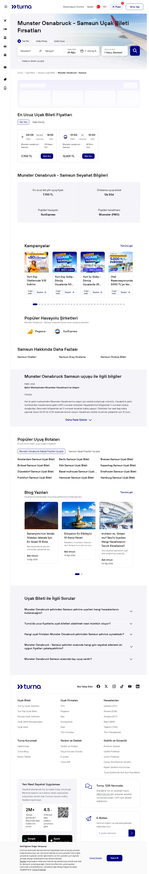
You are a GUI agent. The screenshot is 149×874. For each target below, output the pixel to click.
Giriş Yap (134, 6)
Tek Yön (23, 122)
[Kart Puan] (5, 67)
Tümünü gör (126, 245)
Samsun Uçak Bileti (46, 72)
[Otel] (5, 29)
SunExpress (48, 214)
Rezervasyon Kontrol (73, 6)
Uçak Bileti (30, 72)
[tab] (23, 41)
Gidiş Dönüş (38, 122)
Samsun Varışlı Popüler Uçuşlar (84, 451)
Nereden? (26, 50)
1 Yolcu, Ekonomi (113, 52)
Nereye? (49, 50)
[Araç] (5, 46)
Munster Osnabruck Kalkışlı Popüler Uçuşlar (41, 451)
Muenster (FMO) (109, 214)
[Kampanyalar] (5, 79)
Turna (20, 72)
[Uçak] (5, 20)
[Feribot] (5, 55)
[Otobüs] (5, 38)
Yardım (90, 6)
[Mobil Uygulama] (5, 88)
